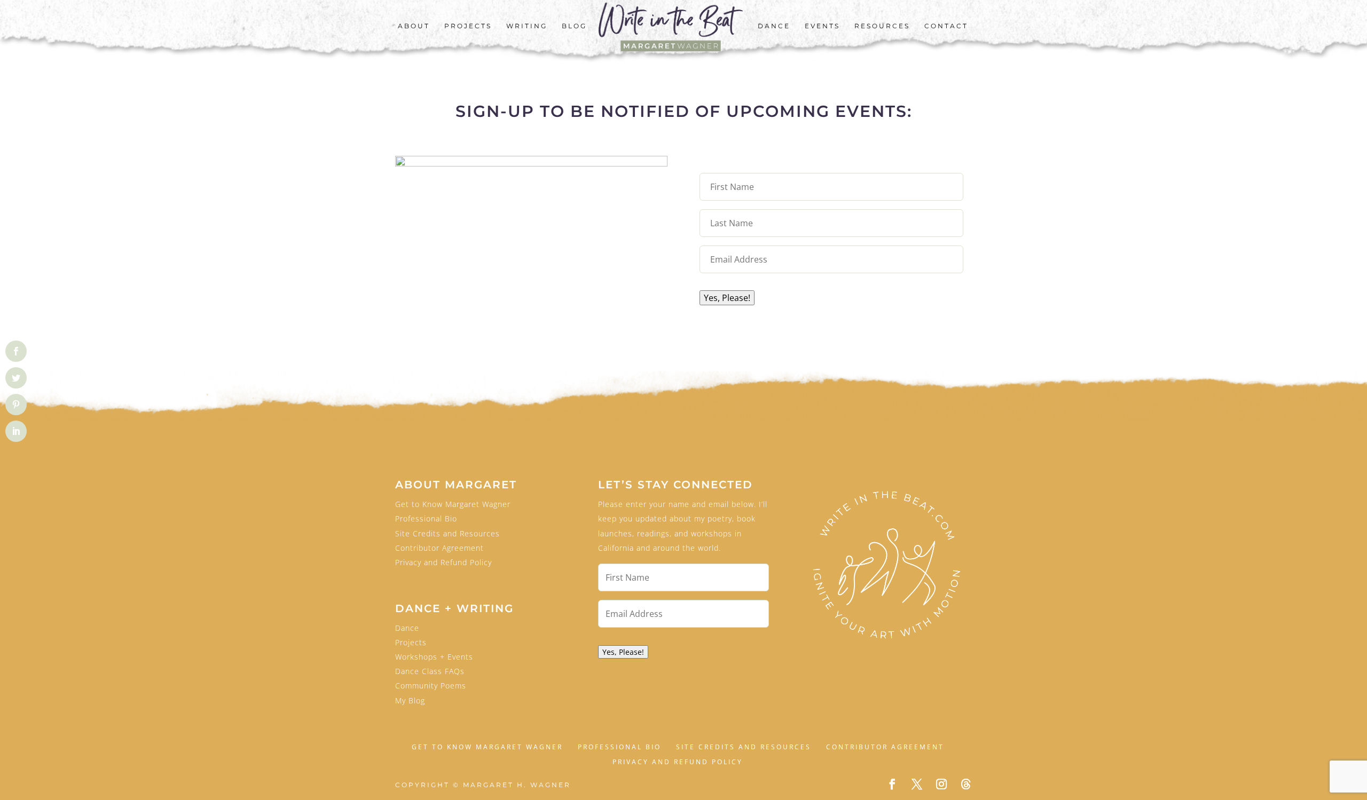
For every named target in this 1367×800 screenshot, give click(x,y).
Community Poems (430, 685)
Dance (774, 26)
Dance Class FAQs (430, 671)
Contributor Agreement (439, 548)
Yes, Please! (727, 298)
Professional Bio (426, 518)
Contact (946, 26)
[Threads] (966, 784)
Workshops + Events (434, 657)
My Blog (410, 700)
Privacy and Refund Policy (443, 562)
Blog (574, 26)
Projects (468, 26)
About (414, 26)
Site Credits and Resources (447, 533)
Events (822, 26)
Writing (526, 26)
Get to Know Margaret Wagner (452, 504)
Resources (882, 26)
